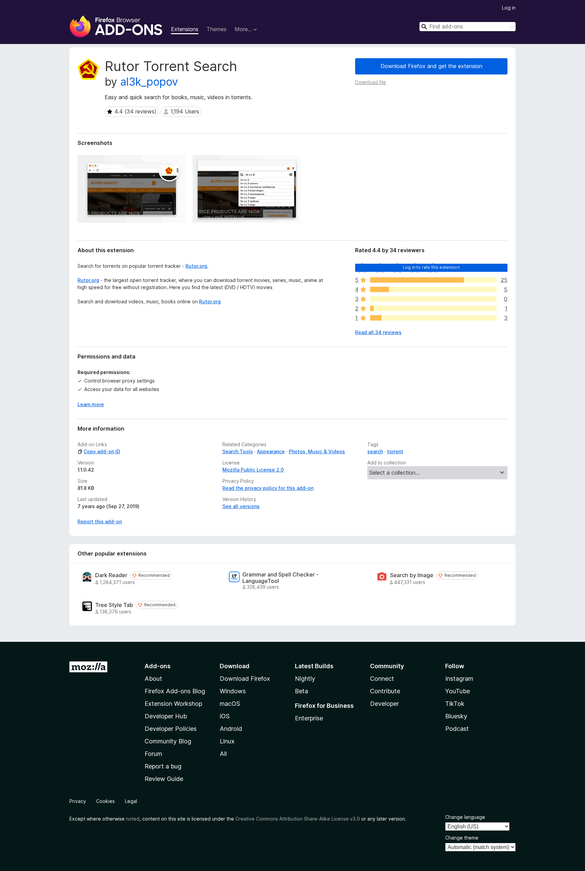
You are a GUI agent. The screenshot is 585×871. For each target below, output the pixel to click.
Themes (216, 29)
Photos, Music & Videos (317, 451)
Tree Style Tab (114, 605)
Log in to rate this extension (431, 267)
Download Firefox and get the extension (431, 66)
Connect (382, 678)
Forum (153, 753)
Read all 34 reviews (378, 332)
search (375, 451)
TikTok (454, 703)
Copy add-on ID (102, 451)
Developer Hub (166, 716)
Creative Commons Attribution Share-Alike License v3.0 (297, 819)
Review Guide (164, 778)
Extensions (184, 29)
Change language (465, 817)
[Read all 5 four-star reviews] (433, 289)
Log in (509, 7)
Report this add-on (100, 521)
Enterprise (309, 718)
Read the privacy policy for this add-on (267, 488)
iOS (225, 716)
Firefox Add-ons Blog (175, 691)
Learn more (91, 404)
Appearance (271, 451)
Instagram (459, 678)
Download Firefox (245, 678)
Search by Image (411, 575)
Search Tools (237, 451)
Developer (384, 703)
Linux (227, 741)
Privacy (77, 801)
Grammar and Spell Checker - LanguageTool (280, 577)
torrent (395, 451)
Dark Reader (111, 575)
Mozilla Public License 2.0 (253, 470)
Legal (131, 801)
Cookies (105, 801)
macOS (230, 703)
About (153, 678)
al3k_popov (149, 81)
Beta (301, 691)
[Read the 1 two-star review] (433, 308)
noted (132, 819)
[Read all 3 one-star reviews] (433, 318)
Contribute (385, 691)
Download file (370, 82)
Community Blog (168, 741)
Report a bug (163, 766)
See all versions (241, 506)
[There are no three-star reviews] (433, 299)
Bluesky (456, 716)
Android (231, 728)
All (223, 753)
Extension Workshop (173, 703)
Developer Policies (171, 728)
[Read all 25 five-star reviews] (433, 280)
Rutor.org (196, 266)
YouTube (457, 691)
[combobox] (467, 26)
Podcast (457, 728)
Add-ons (158, 666)
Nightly (305, 678)
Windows (233, 691)
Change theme (461, 838)
